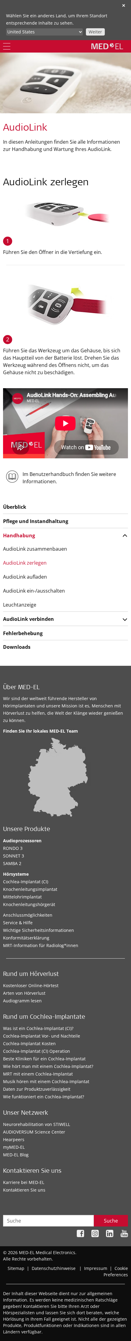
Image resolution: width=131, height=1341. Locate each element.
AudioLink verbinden (28, 619)
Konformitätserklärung (26, 938)
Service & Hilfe (18, 922)
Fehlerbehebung (23, 633)
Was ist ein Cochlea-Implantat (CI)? (38, 1028)
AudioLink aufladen (25, 576)
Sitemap (16, 1268)
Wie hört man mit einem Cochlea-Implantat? (48, 1066)
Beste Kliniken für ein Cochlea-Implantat (44, 1059)
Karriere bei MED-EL (23, 1182)
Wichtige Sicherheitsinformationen (38, 930)
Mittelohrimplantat (22, 897)
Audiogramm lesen (22, 1001)
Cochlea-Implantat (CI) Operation (36, 1051)
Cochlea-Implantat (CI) (25, 881)
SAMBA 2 (12, 863)
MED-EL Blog (16, 1155)
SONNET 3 (13, 856)
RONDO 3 (13, 848)
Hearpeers (13, 1139)
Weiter (95, 32)
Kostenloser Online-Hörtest (30, 985)
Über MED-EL (21, 688)
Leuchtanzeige (19, 604)
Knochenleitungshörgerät (29, 904)
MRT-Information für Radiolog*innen (40, 945)
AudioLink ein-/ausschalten (34, 590)
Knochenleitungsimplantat (30, 889)
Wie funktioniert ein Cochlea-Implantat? (43, 1097)
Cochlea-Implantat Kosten (29, 1043)
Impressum (95, 1268)
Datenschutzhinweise (54, 1268)
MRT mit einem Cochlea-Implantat (38, 1074)
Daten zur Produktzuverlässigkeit (36, 1089)
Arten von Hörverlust (24, 993)
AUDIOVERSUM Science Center (34, 1132)
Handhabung (19, 535)
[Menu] (6, 46)
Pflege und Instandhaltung (35, 521)
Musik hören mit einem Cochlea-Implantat (46, 1081)
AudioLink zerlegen (25, 562)
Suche (111, 1220)
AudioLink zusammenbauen (35, 549)
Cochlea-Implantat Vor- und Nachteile (41, 1036)
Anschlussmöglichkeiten (27, 915)
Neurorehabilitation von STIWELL (36, 1124)
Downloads (16, 647)
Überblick (14, 507)
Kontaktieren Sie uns (24, 1190)
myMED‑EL (14, 1147)
